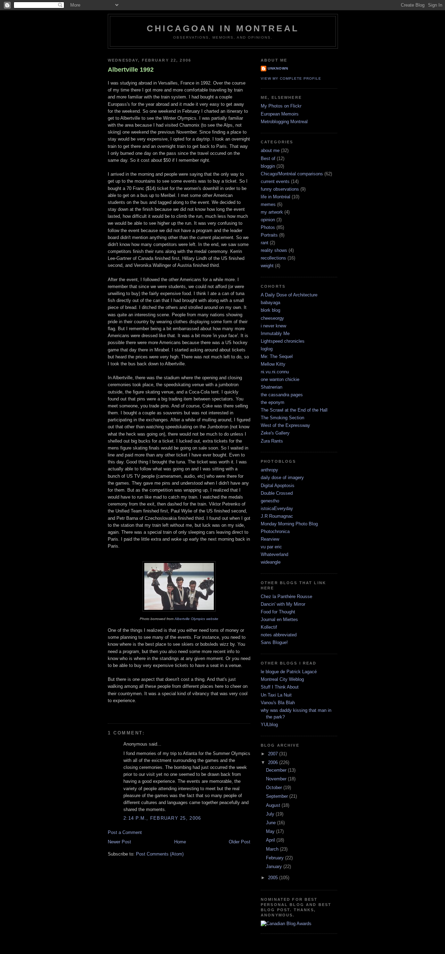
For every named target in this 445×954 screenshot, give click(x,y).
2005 (273, 877)
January (274, 866)
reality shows (274, 250)
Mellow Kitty (273, 364)
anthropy (269, 470)
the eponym (272, 402)
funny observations (280, 189)
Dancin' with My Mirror (283, 604)
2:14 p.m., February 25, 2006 (162, 818)
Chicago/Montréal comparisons (292, 174)
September (277, 796)
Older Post (239, 842)
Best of (268, 158)
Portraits (269, 235)
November (277, 779)
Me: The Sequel (277, 356)
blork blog (270, 310)
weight (267, 265)
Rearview (270, 539)
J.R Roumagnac (277, 516)
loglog (267, 349)
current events (275, 181)
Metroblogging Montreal (284, 121)
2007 (273, 754)
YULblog (269, 724)
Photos (268, 227)
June (271, 822)
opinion (268, 219)
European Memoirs (280, 114)
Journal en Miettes (279, 619)
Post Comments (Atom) (160, 854)
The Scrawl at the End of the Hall (294, 410)
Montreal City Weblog (282, 679)
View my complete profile (291, 78)
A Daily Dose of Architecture (289, 295)
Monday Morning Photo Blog (289, 524)
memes (268, 204)
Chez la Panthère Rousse (286, 596)
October (274, 787)
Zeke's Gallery (275, 433)
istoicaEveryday (277, 508)
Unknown (278, 68)
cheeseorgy (272, 318)
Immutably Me (275, 333)
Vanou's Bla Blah (278, 702)
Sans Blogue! (274, 642)
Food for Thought (278, 612)
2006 (273, 762)
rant (264, 242)
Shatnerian (271, 387)
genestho (270, 501)
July (271, 814)
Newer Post (119, 842)
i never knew (273, 326)
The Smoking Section (282, 417)
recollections (273, 258)
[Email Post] (108, 711)
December (277, 770)
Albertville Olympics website (196, 619)
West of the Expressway (285, 425)
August (274, 805)
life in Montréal (275, 196)
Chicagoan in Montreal (223, 28)
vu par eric (271, 546)
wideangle (271, 562)
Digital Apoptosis (277, 485)
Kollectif (269, 627)
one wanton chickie (280, 379)
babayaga (270, 302)
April (271, 840)
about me (270, 150)
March (273, 849)
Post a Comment (125, 832)
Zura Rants (272, 441)
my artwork (272, 212)
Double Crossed (277, 493)
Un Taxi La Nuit (276, 695)
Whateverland (274, 554)
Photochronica (275, 531)
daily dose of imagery (282, 477)
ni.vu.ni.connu (275, 371)
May (271, 831)
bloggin (268, 166)
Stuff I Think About (280, 687)
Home (180, 842)
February (275, 858)
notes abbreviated (279, 635)
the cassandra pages (282, 394)
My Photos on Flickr (281, 106)
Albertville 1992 (131, 69)
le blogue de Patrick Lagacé (289, 671)
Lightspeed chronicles (283, 341)
